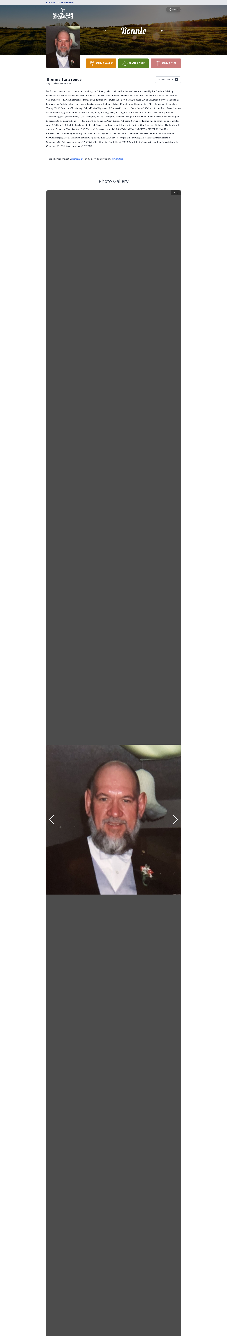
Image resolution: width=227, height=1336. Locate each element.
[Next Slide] (175, 819)
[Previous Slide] (51, 819)
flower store (117, 158)
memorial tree (78, 158)
